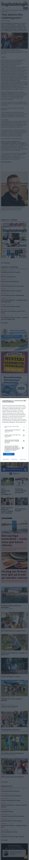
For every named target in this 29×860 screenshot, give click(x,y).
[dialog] (14, 430)
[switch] (23, 430)
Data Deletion (6, 459)
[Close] (26, 400)
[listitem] (14, 427)
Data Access (14, 459)
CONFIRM (9, 454)
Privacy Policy (23, 459)
